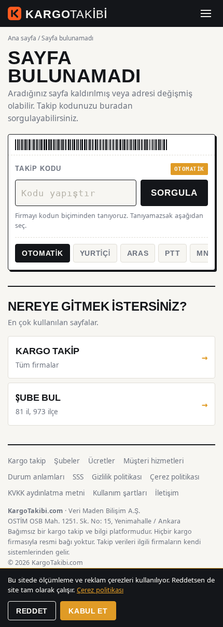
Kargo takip (27, 461)
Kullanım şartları (120, 493)
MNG (206, 253)
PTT (172, 253)
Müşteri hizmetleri (153, 461)
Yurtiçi (95, 253)
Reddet (32, 610)
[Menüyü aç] (206, 13)
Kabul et (88, 610)
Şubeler (67, 461)
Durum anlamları (36, 477)
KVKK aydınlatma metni (46, 493)
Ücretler (101, 461)
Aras (138, 253)
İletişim (167, 493)
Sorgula (174, 192)
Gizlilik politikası (117, 477)
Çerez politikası (174, 477)
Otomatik (42, 253)
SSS (78, 477)
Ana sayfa (22, 38)
